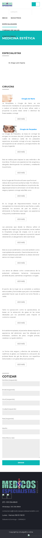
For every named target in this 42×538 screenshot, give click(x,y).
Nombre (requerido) (9, 380)
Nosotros (16, 18)
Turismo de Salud (10, 30)
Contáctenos (9, 36)
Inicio (5, 18)
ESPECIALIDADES (9, 24)
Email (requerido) (8, 390)
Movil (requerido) (8, 399)
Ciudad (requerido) (9, 409)
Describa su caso (8, 438)
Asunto (4, 428)
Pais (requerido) (8, 418)
